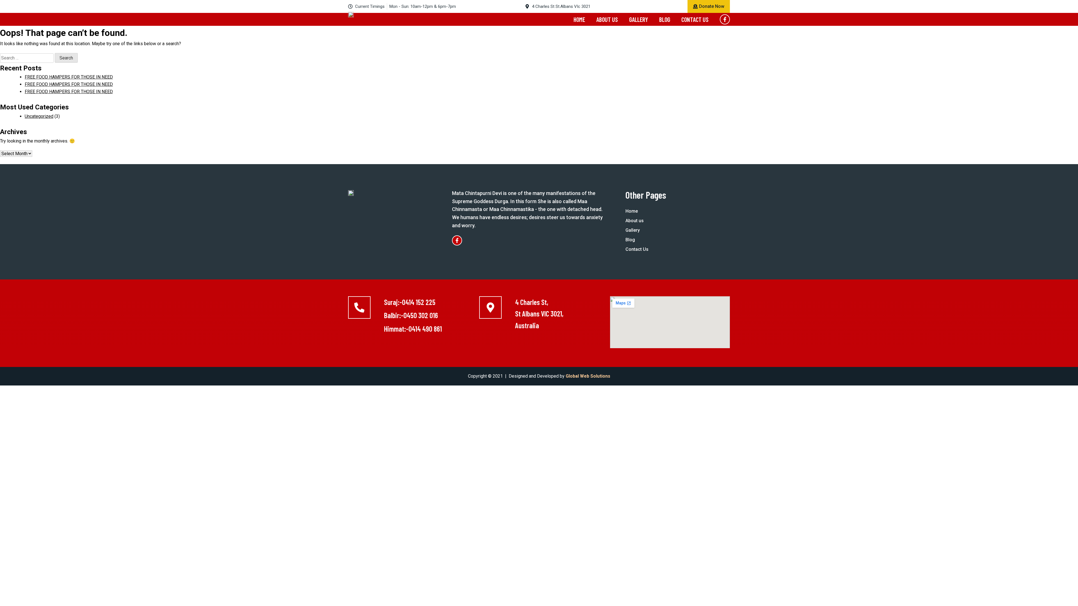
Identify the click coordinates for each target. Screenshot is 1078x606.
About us (607, 19)
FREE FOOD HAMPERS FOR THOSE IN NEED (69, 77)
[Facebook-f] (725, 19)
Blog (664, 19)
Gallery (638, 19)
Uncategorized (39, 116)
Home (579, 19)
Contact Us (695, 19)
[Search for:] (27, 58)
